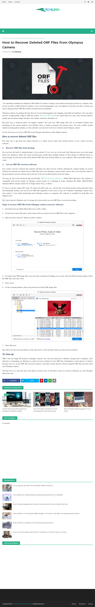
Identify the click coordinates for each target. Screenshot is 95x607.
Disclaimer (82, 604)
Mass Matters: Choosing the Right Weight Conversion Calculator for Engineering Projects (46, 513)
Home (4, 2)
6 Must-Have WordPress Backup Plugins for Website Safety (14, 410)
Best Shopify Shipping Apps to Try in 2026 (77, 410)
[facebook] (85, 2)
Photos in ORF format (48, 115)
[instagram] (92, 2)
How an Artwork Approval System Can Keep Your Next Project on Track (39, 532)
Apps (8, 38)
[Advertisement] (47, 21)
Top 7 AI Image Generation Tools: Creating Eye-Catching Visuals (45, 410)
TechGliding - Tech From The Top (22, 604)
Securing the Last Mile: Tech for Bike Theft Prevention (33, 485)
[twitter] (88, 2)
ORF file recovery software (51, 178)
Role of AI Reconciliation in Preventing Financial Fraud (33, 523)
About (10, 2)
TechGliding (16, 52)
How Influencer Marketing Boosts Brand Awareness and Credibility (38, 495)
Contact (17, 2)
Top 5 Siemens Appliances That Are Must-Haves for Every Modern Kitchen (40, 504)
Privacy (74, 604)
